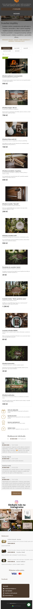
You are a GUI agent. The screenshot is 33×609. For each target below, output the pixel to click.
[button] (28, 604)
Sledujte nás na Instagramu (17, 506)
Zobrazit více (16, 493)
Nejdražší (25, 48)
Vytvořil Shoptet (17, 606)
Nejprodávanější (7, 51)
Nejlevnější (16, 48)
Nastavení (16, 13)
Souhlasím (17, 9)
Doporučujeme (6, 48)
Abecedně (17, 51)
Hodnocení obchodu (16, 436)
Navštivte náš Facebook (11, 593)
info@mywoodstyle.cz (10, 588)
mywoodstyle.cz (9, 595)
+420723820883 (8, 591)
